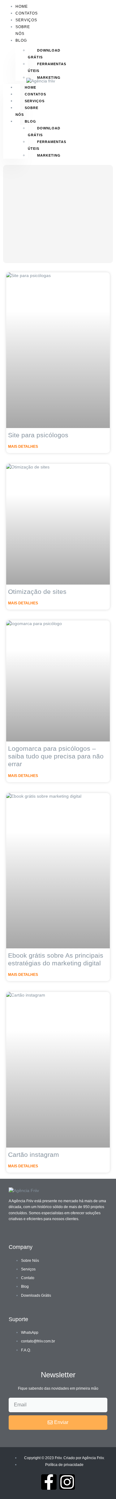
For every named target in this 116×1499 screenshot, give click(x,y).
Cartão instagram (33, 1154)
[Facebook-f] (49, 1482)
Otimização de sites (37, 591)
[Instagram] (67, 1482)
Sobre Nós (22, 30)
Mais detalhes (23, 446)
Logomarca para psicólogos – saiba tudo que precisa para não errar (56, 756)
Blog (21, 40)
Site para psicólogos (38, 435)
